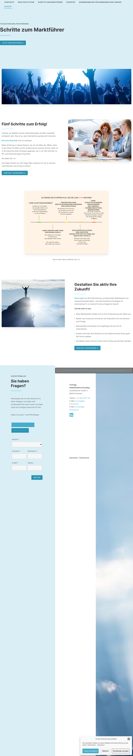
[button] (129, 739)
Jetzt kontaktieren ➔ (13, 43)
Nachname (32, 451)
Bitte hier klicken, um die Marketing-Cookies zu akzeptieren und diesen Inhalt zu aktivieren (94, 370)
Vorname (16, 451)
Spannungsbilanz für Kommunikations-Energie (100, 2)
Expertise (70, 2)
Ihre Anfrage (20, 430)
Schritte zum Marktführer (50, 2)
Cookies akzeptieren (90, 751)
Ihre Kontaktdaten (23, 425)
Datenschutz (91, 745)
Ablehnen (105, 751)
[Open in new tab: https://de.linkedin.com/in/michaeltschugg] (71, 415)
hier (14, 158)
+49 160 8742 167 (83, 398)
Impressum (101, 745)
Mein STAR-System (26, 2)
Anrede (15, 439)
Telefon (30, 463)
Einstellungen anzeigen (121, 751)
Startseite (9, 2)
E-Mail (15, 463)
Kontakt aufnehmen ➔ (15, 173)
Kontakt (8, 6)
